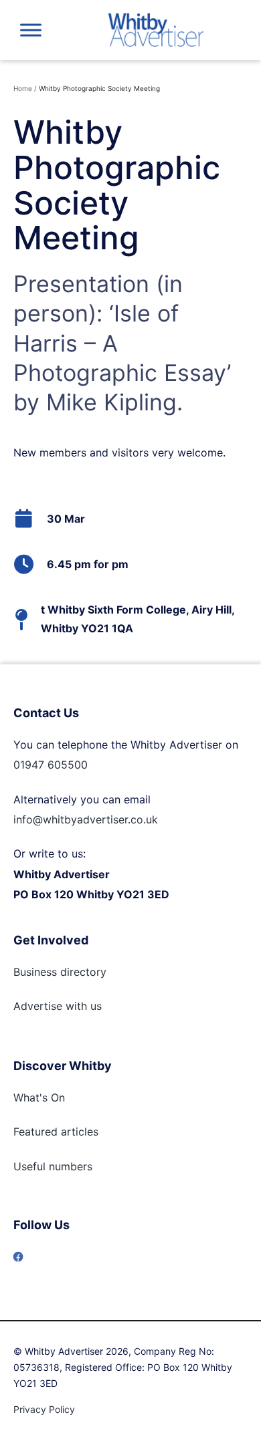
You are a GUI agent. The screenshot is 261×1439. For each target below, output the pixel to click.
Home (22, 88)
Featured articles (55, 1131)
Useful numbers (52, 1166)
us (94, 1006)
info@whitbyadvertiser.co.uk (85, 819)
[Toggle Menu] (30, 29)
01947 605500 (50, 764)
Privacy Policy (44, 1409)
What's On (39, 1097)
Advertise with (50, 1006)
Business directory (59, 971)
